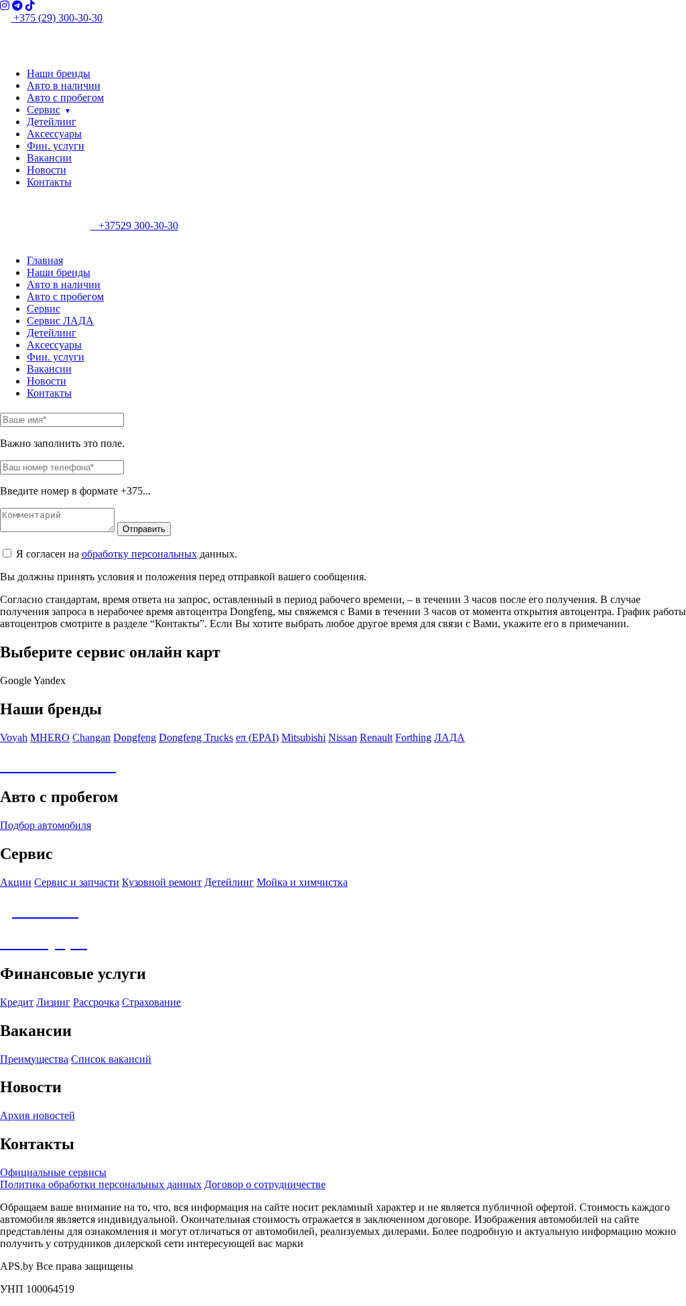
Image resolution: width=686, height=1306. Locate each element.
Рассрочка (96, 1002)
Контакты (49, 182)
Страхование (151, 1002)
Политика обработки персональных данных (101, 1184)
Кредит (16, 1002)
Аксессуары (54, 133)
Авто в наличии (63, 85)
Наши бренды (58, 73)
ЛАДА (449, 737)
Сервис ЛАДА (60, 320)
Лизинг (53, 1002)
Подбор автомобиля (45, 825)
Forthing (413, 737)
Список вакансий (111, 1059)
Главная (45, 260)
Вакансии (49, 158)
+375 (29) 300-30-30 (56, 17)
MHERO (50, 737)
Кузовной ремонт (162, 882)
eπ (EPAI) (257, 737)
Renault (376, 737)
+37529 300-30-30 (134, 225)
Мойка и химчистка (302, 882)
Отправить (144, 529)
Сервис (43, 109)
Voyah (13, 737)
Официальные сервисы (53, 1172)
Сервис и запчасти (76, 882)
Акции (15, 882)
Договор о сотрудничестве (265, 1184)
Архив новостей (37, 1115)
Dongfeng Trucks (196, 737)
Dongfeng (134, 737)
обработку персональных (139, 554)
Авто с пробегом (65, 97)
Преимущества (34, 1059)
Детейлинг (51, 121)
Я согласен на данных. (126, 554)
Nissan (342, 737)
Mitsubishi (303, 737)
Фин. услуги (55, 145)
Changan (91, 737)
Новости (46, 170)
